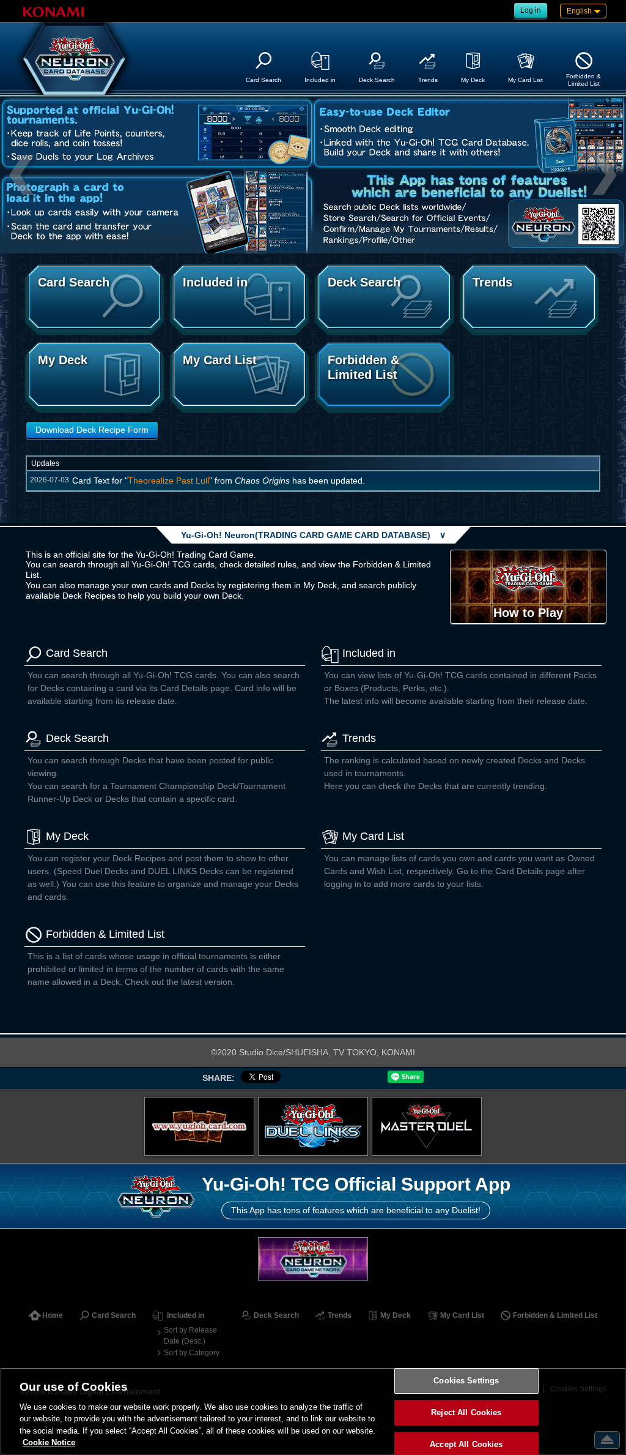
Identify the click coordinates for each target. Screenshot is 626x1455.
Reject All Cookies (466, 1412)
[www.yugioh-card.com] (199, 1126)
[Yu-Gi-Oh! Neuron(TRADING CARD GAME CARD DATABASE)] (74, 58)
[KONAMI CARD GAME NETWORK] (313, 1259)
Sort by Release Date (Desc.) (190, 1335)
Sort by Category (191, 1352)
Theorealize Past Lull (168, 480)
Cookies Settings (466, 1381)
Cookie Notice (49, 1442)
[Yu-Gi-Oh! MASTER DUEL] (427, 1126)
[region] (313, 1411)
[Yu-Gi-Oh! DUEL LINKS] (313, 1126)
